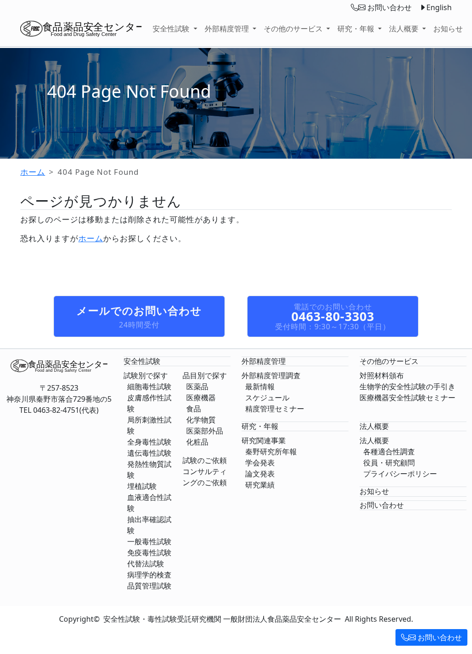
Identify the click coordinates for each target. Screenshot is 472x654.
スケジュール (267, 397)
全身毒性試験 (149, 442)
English (439, 7)
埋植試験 (142, 486)
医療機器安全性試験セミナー (407, 397)
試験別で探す (146, 375)
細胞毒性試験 (149, 386)
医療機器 (201, 397)
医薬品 (197, 386)
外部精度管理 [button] (228, 29)
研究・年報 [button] (356, 29)
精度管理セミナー (274, 409)
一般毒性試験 (149, 541)
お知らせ (448, 29)
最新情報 (260, 386)
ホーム (32, 171)
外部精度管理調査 (271, 375)
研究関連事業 (264, 440)
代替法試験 (145, 564)
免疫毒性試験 (149, 552)
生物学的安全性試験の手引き (407, 386)
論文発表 (260, 474)
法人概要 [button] (404, 29)
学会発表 (260, 463)
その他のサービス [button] (294, 29)
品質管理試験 (149, 586)
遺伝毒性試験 (149, 453)
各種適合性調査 (389, 451)
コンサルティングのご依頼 (205, 477)
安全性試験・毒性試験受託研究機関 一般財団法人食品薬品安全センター (222, 619)
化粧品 (197, 442)
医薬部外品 (204, 431)
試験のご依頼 (205, 460)
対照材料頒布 (382, 375)
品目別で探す (205, 375)
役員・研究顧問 (389, 463)
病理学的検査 (149, 575)
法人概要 (374, 440)
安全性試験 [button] (172, 29)
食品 (193, 409)
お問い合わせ (439, 637)
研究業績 (260, 485)
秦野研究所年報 (271, 451)
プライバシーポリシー (400, 474)
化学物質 (201, 420)
